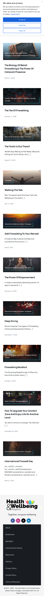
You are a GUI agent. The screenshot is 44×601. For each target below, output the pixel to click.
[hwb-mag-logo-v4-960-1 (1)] (22, 500)
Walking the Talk (14, 190)
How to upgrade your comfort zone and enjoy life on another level (22, 414)
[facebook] (13, 520)
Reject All (22, 31)
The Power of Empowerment (20, 277)
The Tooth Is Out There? (17, 146)
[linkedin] (29, 520)
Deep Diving (11, 321)
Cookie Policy (15, 14)
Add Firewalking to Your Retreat (22, 233)
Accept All (22, 20)
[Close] (42, 2)
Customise (22, 25)
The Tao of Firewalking (17, 110)
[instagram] (18, 520)
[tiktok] (23, 520)
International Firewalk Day (19, 461)
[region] (22, 17)
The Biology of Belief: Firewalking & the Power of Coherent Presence (19, 69)
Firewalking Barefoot (16, 367)
